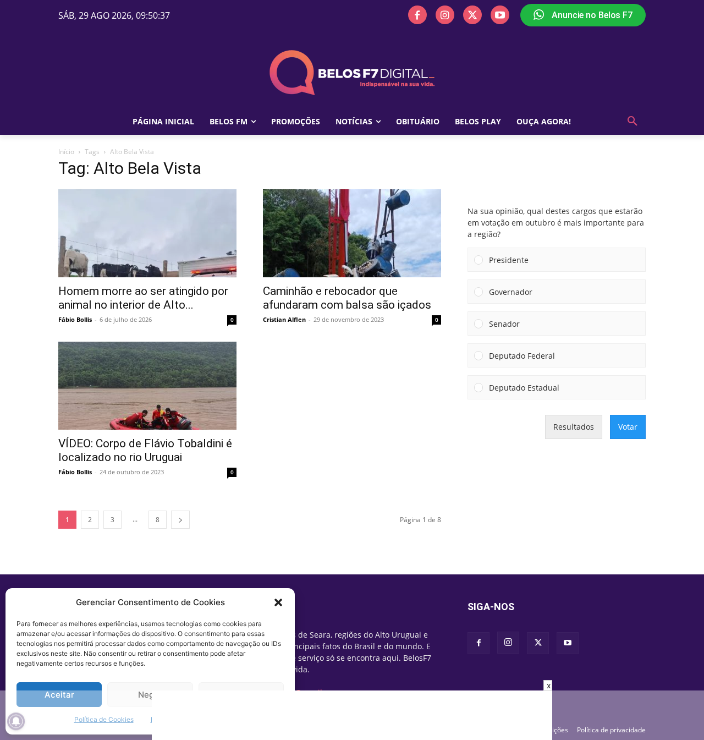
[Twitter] (472, 15)
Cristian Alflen (284, 319)
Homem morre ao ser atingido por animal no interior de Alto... (143, 297)
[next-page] (180, 520)
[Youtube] (500, 15)
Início (66, 151)
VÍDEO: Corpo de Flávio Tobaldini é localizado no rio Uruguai (145, 450)
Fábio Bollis (75, 319)
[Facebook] (417, 15)
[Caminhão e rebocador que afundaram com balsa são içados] (352, 233)
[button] (278, 602)
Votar (627, 426)
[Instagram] (445, 15)
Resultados (573, 426)
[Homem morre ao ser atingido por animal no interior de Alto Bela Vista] (147, 233)
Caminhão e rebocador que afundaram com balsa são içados (347, 297)
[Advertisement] (352, 715)
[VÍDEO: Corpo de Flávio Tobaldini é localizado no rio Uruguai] (147, 386)
